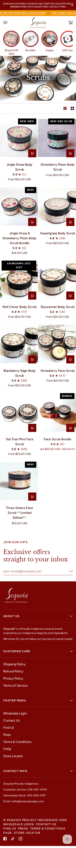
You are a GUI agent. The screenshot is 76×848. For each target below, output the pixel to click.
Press (7, 735)
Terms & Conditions (17, 742)
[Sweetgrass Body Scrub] (57, 206)
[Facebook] (5, 838)
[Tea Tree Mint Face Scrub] (19, 412)
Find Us (8, 727)
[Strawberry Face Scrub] (57, 344)
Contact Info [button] (15, 771)
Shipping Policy (14, 664)
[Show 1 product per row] (65, 108)
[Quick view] (70, 428)
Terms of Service (15, 685)
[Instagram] (20, 838)
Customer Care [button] (16, 651)
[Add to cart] (32, 222)
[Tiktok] (13, 838)
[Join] (67, 571)
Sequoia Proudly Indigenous (32, 820)
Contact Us (11, 720)
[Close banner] (72, 5)
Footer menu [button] (14, 700)
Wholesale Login (15, 713)
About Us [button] (11, 616)
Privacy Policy (13, 678)
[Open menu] (9, 22)
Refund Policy (13, 671)
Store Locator (13, 756)
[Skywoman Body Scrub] (57, 280)
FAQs (7, 749)
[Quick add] (32, 153)
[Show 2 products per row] (72, 108)
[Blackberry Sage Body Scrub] (19, 344)
